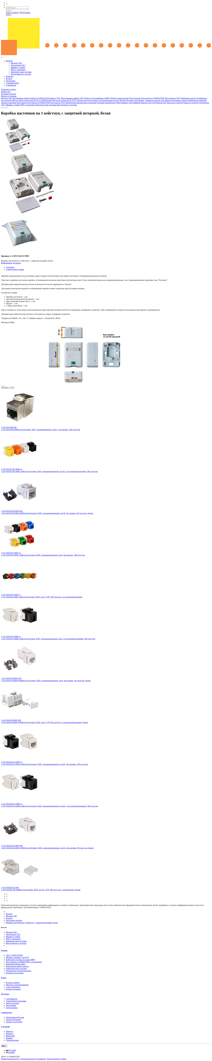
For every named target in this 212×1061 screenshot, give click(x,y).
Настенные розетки (179, 100)
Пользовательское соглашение (33, 1059)
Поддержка (10, 81)
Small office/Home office (15, 964)
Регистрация (25, 13)
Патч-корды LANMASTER (38, 103)
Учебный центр (12, 83)
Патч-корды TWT (57, 103)
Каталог (9, 61)
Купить (9, 79)
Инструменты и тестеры (21, 74)
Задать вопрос (12, 1008)
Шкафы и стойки (18, 67)
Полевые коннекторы (106, 103)
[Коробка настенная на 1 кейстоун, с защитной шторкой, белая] (18, 152)
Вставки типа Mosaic (135, 100)
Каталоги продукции (15, 973)
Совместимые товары (15, 269)
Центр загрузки (12, 1003)
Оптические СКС (18, 65)
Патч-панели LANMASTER (152, 98)
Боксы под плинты (175, 103)
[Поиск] (7, 3)
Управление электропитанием (18, 971)
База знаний (11, 1005)
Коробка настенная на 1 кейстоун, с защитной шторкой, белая (32, 923)
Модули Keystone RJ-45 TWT (64, 100)
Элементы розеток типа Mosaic (158, 100)
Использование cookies (56, 1059)
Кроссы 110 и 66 (148, 103)
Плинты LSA (160, 103)
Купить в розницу (13, 989)
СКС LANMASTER (14, 955)
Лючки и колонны (8, 103)
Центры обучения (13, 1020)
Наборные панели (188, 98)
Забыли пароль (12, 13)
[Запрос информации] (7, 107)
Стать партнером (13, 987)
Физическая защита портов (17, 966)
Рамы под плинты (190, 103)
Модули (15, 100)
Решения (9, 76)
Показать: (5, 388)
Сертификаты (11, 999)
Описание (10, 267)
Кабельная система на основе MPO (20, 960)
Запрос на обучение (14, 1022)
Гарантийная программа (16, 1001)
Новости (9, 1031)
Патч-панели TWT (172, 98)
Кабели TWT (55, 98)
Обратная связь (12, 1040)
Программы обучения (15, 1017)
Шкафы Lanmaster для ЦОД (17, 957)
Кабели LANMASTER (39, 98)
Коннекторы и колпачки (86, 103)
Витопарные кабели (21, 98)
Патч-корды (22, 103)
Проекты (9, 1034)
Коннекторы (71, 103)
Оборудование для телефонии (128, 103)
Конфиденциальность (10, 1059)
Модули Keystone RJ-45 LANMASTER (35, 100)
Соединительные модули (108, 100)
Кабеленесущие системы (21, 72)
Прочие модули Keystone (87, 100)
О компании (11, 85)
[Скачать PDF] (2, 107)
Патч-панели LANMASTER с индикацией (24, 962)
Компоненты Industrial (197, 100)
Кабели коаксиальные (120, 98)
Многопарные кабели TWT (72, 98)
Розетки (123, 100)
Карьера (9, 1038)
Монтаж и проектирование (17, 985)
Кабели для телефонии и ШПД (97, 98)
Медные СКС (16, 63)
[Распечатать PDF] (4, 107)
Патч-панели (135, 98)
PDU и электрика (18, 70)
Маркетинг (10, 1036)
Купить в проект (13, 983)
